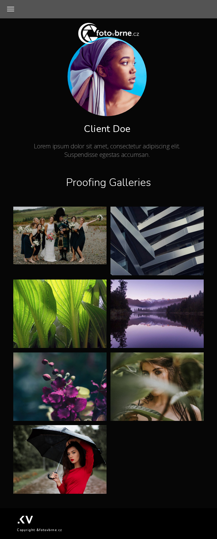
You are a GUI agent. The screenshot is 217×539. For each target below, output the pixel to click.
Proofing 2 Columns (138, 272)
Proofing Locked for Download (150, 418)
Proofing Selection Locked (48, 418)
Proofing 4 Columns (41, 345)
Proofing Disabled (39, 491)
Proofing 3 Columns (41, 261)
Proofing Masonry (136, 345)
